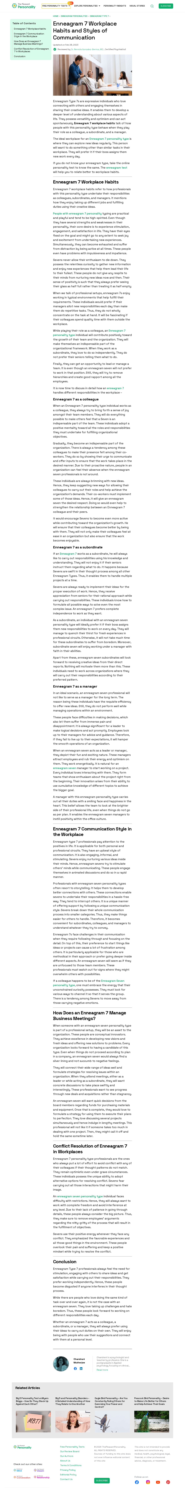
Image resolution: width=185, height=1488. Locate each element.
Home (55, 16)
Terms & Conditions (71, 1465)
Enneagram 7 (68, 554)
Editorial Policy (68, 1474)
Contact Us (66, 1479)
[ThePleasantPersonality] (24, 5)
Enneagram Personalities (74, 16)
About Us (65, 1460)
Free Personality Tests (54, 5)
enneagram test (116, 167)
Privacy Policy (67, 1469)
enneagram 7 (115, 388)
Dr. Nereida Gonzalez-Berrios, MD (87, 49)
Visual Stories (137, 5)
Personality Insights (115, 5)
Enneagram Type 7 (99, 16)
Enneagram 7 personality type (109, 139)
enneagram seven (64, 768)
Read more (102, 1369)
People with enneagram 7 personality (77, 213)
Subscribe (166, 6)
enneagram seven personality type (80, 1196)
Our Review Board (69, 1451)
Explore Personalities (86, 5)
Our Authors (66, 1456)
